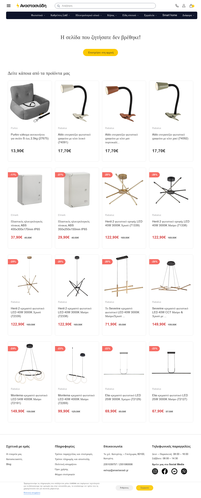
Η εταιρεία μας (14, 454)
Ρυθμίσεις (124, 487)
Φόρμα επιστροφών (65, 474)
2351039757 (110, 464)
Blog (8, 464)
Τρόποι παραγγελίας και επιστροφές (74, 454)
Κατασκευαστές (14, 459)
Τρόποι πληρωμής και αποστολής (72, 459)
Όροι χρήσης (61, 469)
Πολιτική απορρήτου (65, 464)
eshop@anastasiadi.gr (116, 470)
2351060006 (126, 464)
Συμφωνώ (145, 487)
